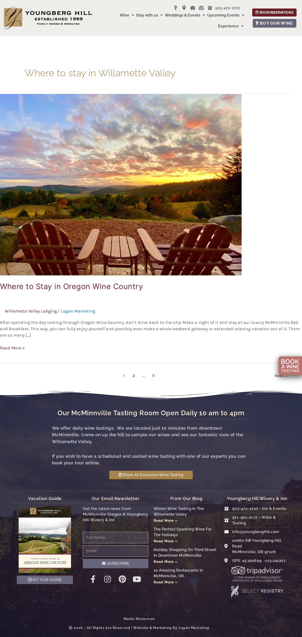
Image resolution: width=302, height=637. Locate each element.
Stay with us (147, 15)
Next (281, 375)
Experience (228, 26)
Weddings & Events (182, 15)
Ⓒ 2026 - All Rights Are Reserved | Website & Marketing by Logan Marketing (139, 628)
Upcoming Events (223, 15)
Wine (124, 15)
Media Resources (139, 619)
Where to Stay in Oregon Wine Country (71, 286)
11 (153, 375)
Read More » (12, 348)
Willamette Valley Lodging (31, 311)
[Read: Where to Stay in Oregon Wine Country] (121, 184)
